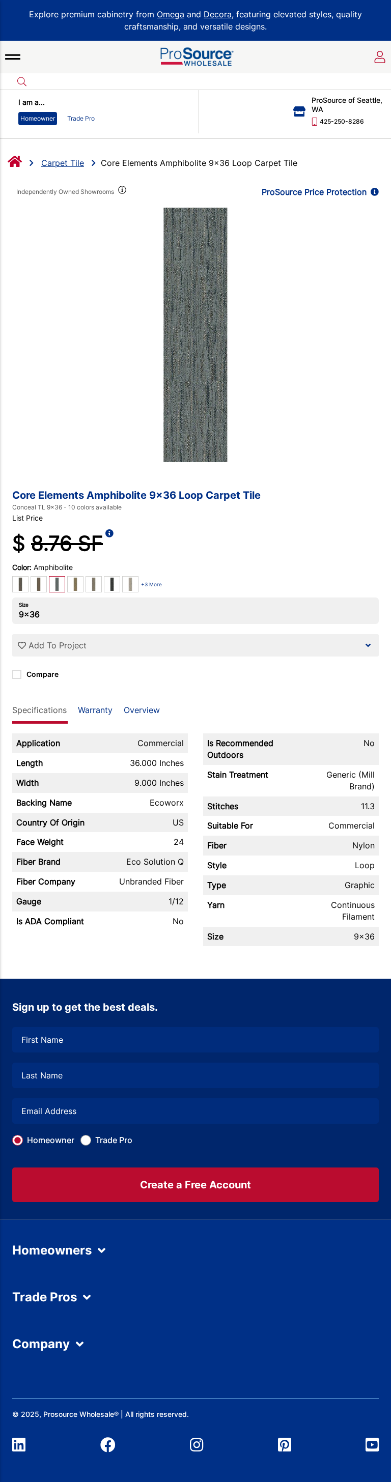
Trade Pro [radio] (81, 118)
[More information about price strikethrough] (109, 543)
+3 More (151, 584)
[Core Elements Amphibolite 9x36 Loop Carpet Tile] (195, 335)
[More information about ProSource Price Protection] (373, 191)
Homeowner (50, 1140)
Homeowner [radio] (37, 118)
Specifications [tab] (39, 710)
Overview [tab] (142, 710)
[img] (121, 192)
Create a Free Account (195, 1185)
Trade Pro (113, 1140)
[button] (12, 57)
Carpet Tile (62, 163)
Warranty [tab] (95, 710)
